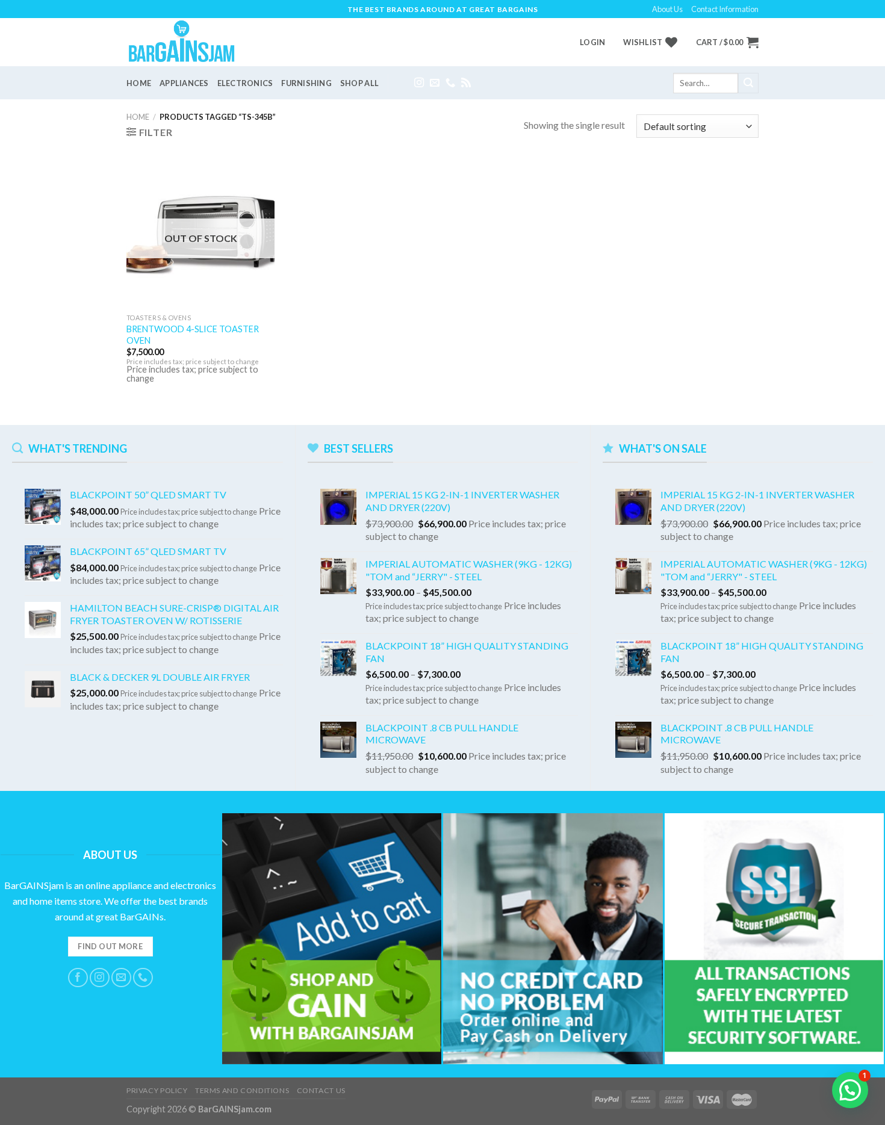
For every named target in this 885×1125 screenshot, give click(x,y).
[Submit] (748, 83)
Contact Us (321, 1090)
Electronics (245, 83)
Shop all (359, 83)
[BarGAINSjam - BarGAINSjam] (190, 42)
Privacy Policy (157, 1090)
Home (138, 83)
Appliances (184, 83)
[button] (850, 1090)
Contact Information (725, 9)
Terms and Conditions (242, 1090)
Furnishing (306, 83)
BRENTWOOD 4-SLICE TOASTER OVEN (192, 335)
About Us (667, 9)
